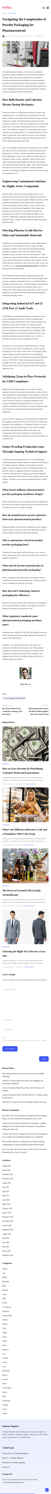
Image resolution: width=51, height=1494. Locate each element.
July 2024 (5, 1238)
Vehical (4, 1413)
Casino (4, 1294)
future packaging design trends (26, 266)
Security (5, 1379)
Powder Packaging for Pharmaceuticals (14, 698)
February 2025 (7, 1208)
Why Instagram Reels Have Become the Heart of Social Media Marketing (23, 1075)
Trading (5, 1405)
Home (4, 13)
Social (4, 1383)
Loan (4, 1366)
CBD (4, 1298)
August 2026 (6, 1166)
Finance (5, 1324)
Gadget (4, 1333)
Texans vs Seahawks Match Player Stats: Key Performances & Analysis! (23, 1089)
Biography (5, 1281)
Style (4, 1396)
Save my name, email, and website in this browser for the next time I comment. (24, 1040)
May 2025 (5, 1196)
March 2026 (6, 1170)
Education (5, 1311)
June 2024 (5, 1242)
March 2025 (6, 1204)
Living (4, 1362)
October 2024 (7, 1225)
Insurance (5, 1349)
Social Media (6, 1388)
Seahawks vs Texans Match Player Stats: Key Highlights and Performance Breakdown (22, 1082)
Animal (4, 1269)
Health (4, 1341)
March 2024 (6, 1251)
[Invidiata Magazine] (7, 7)
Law (3, 1354)
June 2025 (5, 1191)
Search (44, 1059)
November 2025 (7, 1179)
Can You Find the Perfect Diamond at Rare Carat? (25, 1119)
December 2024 (7, 1217)
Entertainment (7, 1316)
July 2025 (5, 1187)
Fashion (5, 1320)
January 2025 (6, 1213)
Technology (6, 1401)
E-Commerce (6, 1307)
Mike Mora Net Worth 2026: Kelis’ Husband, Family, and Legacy (24, 1102)
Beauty (4, 1277)
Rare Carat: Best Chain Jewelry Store (14, 1149)
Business (12, 13)
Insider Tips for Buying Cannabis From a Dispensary (25, 1137)
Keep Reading (30, 784)
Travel (4, 1409)
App (3, 1273)
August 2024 (6, 1234)
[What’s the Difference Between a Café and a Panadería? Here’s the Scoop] (25, 804)
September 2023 (7, 1255)
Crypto (4, 1303)
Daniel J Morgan (8, 784)
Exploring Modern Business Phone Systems (29, 1145)
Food (4, 1328)
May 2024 (5, 1247)
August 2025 (6, 1183)
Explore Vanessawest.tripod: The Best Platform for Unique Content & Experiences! (25, 1096)
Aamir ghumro (7, 845)
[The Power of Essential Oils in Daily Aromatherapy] (25, 865)
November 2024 (7, 1221)
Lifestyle (5, 1358)
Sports (4, 1392)
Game (4, 1337)
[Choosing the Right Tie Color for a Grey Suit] (25, 926)
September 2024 (7, 1230)
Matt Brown (9, 36)
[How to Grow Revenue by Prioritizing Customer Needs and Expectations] (25, 743)
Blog (4, 1286)
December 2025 (7, 1174)
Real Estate (6, 1371)
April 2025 (6, 1200)
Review (4, 1375)
